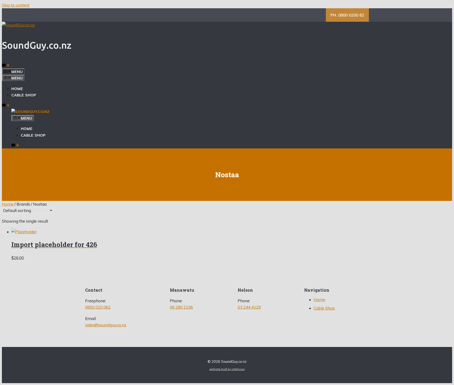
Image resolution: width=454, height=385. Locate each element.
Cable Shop (23, 95)
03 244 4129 (249, 307)
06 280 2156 (181, 307)
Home (17, 88)
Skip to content (16, 5)
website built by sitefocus (227, 369)
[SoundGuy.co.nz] (30, 111)
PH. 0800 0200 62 (347, 15)
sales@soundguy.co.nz (105, 324)
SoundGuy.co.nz (36, 45)
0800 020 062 (98, 307)
